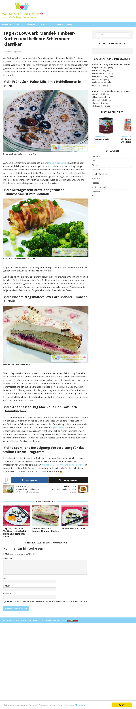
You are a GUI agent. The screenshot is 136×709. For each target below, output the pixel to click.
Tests (69, 24)
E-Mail (6, 586)
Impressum (46, 620)
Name (6, 578)
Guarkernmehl (101, 139)
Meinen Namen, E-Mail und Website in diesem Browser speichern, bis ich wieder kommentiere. (46, 601)
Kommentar (8, 558)
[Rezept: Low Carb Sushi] (74, 515)
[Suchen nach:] (112, 34)
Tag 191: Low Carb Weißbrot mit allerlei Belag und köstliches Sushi (14, 532)
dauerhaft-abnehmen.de (31, 620)
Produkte (96, 178)
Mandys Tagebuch (100, 174)
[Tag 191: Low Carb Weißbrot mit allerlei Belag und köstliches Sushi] (16, 515)
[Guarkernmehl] (106, 125)
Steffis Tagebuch (14, 51)
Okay (122, 704)
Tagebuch (6, 24)
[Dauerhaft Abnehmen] (22, 20)
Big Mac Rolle (57, 427)
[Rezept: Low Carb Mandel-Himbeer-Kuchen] (45, 515)
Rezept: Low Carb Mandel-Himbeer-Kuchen (45, 530)
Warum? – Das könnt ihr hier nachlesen (62, 464)
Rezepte (95, 183)
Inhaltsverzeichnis (59, 620)
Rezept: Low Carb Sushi (73, 528)
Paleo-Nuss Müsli (57, 162)
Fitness (44, 24)
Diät (18, 24)
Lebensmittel (97, 169)
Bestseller (56, 24)
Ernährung (30, 24)
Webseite (7, 593)
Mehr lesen (80, 704)
